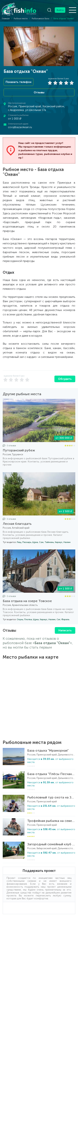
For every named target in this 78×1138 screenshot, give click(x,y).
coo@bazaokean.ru (20, 127)
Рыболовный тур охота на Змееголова (51, 797)
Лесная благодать (17, 524)
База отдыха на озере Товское (27, 601)
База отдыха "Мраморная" (48, 750)
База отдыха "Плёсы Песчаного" (51, 774)
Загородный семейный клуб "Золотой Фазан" (51, 844)
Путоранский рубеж (19, 450)
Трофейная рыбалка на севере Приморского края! (51, 821)
